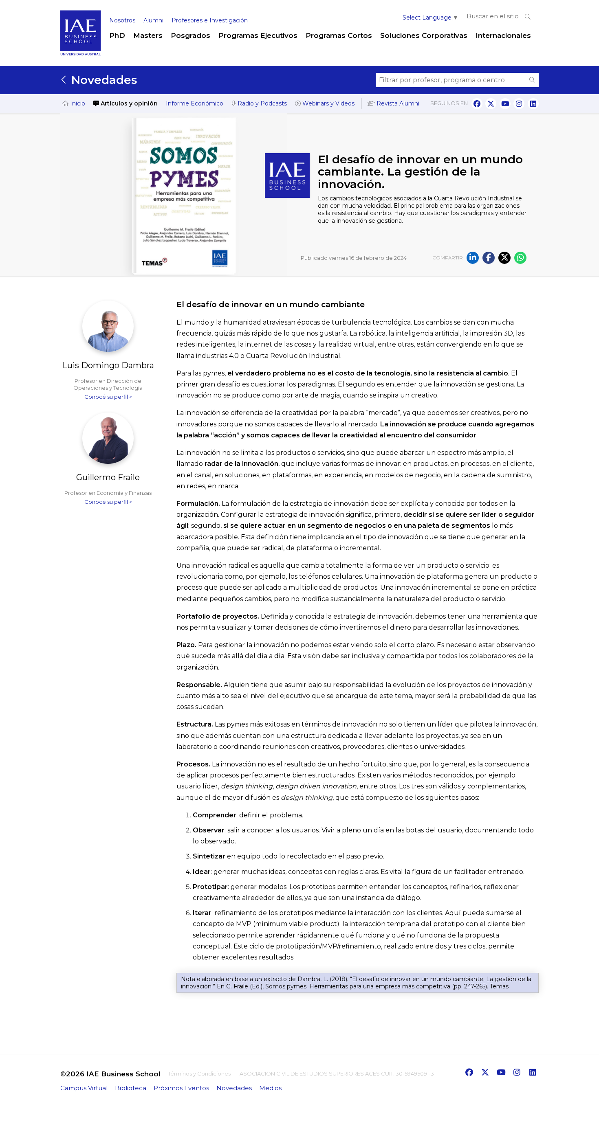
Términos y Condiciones (199, 1073)
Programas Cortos (339, 35)
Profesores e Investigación (210, 20)
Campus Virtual (84, 1088)
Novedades (102, 80)
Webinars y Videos (328, 103)
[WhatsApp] (520, 258)
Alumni (153, 20)
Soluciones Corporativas (423, 35)
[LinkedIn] (473, 258)
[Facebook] (488, 258)
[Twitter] (504, 258)
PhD (117, 35)
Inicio (76, 103)
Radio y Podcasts (261, 103)
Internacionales (503, 35)
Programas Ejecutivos (257, 35)
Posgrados (190, 35)
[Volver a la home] (80, 53)
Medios (270, 1088)
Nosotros (122, 20)
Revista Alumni (397, 103)
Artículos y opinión (128, 103)
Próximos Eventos (181, 1088)
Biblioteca (130, 1088)
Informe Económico (194, 103)
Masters (148, 35)
